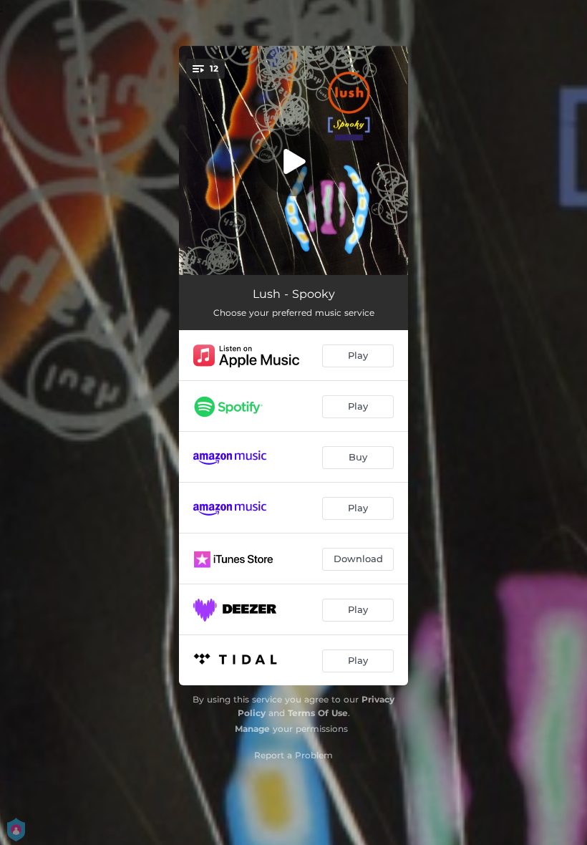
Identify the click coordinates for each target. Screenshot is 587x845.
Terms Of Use (318, 713)
